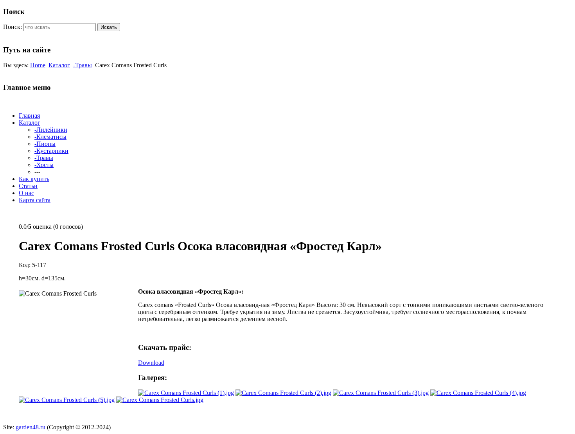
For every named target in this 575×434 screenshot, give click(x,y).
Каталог (59, 65)
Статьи (28, 186)
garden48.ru (30, 427)
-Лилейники (50, 129)
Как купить (34, 179)
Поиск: (12, 26)
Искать (109, 27)
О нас (26, 193)
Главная (29, 115)
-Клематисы (50, 136)
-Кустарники (51, 150)
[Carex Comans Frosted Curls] (186, 392)
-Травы (82, 65)
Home (37, 65)
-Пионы (45, 143)
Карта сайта (34, 200)
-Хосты (44, 164)
